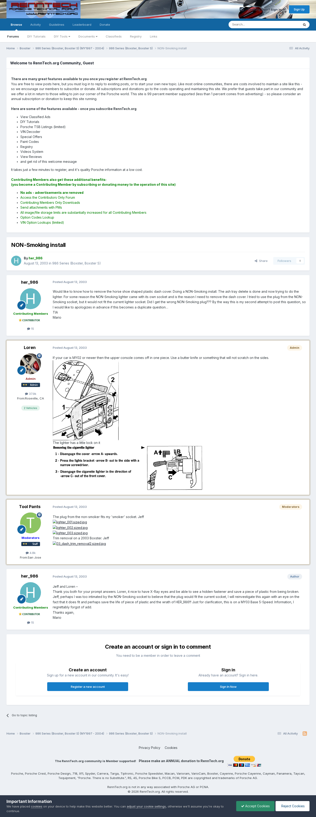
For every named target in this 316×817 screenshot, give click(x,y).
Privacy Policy (149, 748)
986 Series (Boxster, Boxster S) (76, 263)
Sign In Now (228, 686)
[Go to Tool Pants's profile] (30, 522)
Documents (87, 36)
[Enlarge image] (86, 400)
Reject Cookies (292, 806)
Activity (35, 24)
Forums (13, 36)
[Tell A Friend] (242, 9)
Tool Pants (29, 506)
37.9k (32, 394)
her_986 (29, 282)
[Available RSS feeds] (305, 733)
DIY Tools (61, 36)
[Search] (304, 24)
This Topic (286, 24)
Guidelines (56, 24)
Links (153, 36)
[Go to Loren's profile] (30, 363)
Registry (136, 36)
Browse (16, 24)
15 (32, 328)
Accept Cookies (257, 806)
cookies (36, 806)
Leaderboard (82, 24)
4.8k (32, 553)
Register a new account (88, 686)
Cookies (171, 748)
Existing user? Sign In (265, 9)
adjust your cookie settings (146, 806)
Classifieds (114, 36)
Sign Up (299, 9)
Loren (30, 347)
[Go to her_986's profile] (16, 261)
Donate (105, 24)
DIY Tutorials (36, 36)
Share (262, 261)
